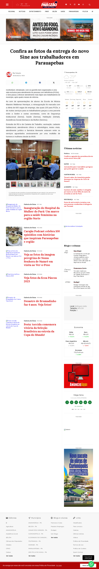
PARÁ (47, 11)
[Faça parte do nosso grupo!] (91, 564)
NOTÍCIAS (22, 11)
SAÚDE (63, 11)
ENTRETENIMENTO (35, 11)
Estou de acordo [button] (88, 565)
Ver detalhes (78, 406)
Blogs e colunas (72, 245)
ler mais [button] (59, 565)
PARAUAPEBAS (74, 11)
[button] (72, 409)
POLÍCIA (85, 11)
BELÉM (54, 11)
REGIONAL (11, 11)
